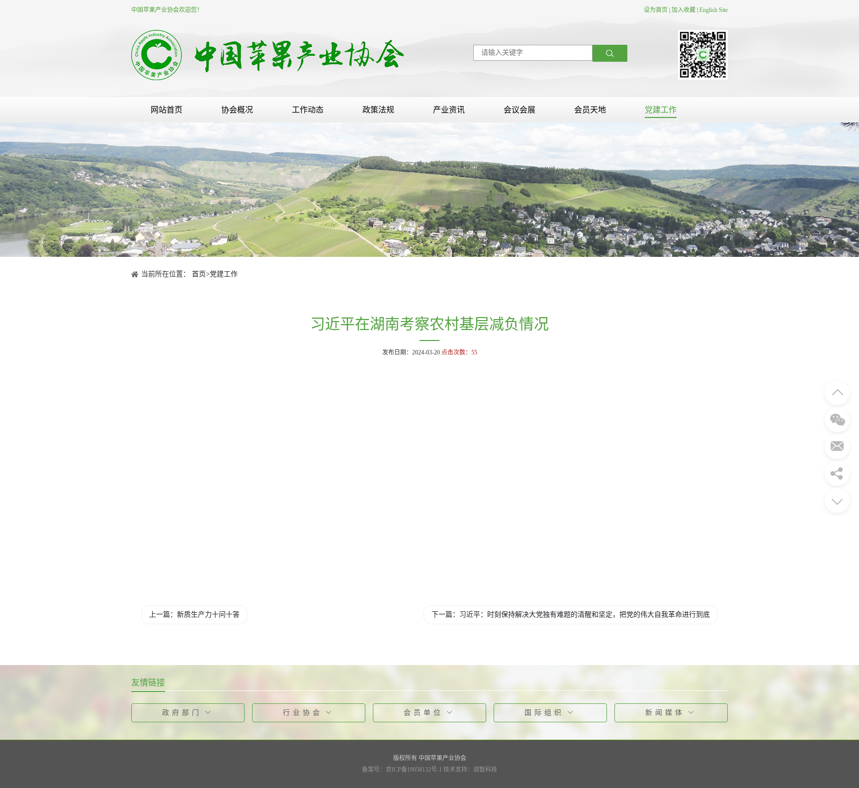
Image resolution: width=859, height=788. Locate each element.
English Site (713, 9)
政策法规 (378, 110)
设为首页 (656, 9)
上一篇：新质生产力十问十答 (194, 614)
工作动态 (308, 110)
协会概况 (237, 110)
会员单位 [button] (423, 712)
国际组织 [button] (544, 712)
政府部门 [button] (182, 712)
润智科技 (485, 769)
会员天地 (590, 110)
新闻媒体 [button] (665, 712)
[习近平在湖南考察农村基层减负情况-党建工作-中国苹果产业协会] (267, 54)
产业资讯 (449, 110)
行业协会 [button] (303, 712)
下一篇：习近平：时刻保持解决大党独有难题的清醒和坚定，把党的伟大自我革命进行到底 (570, 614)
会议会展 (519, 110)
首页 (199, 274)
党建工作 (661, 110)
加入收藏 (683, 9)
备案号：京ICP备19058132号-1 (402, 769)
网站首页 (166, 110)
